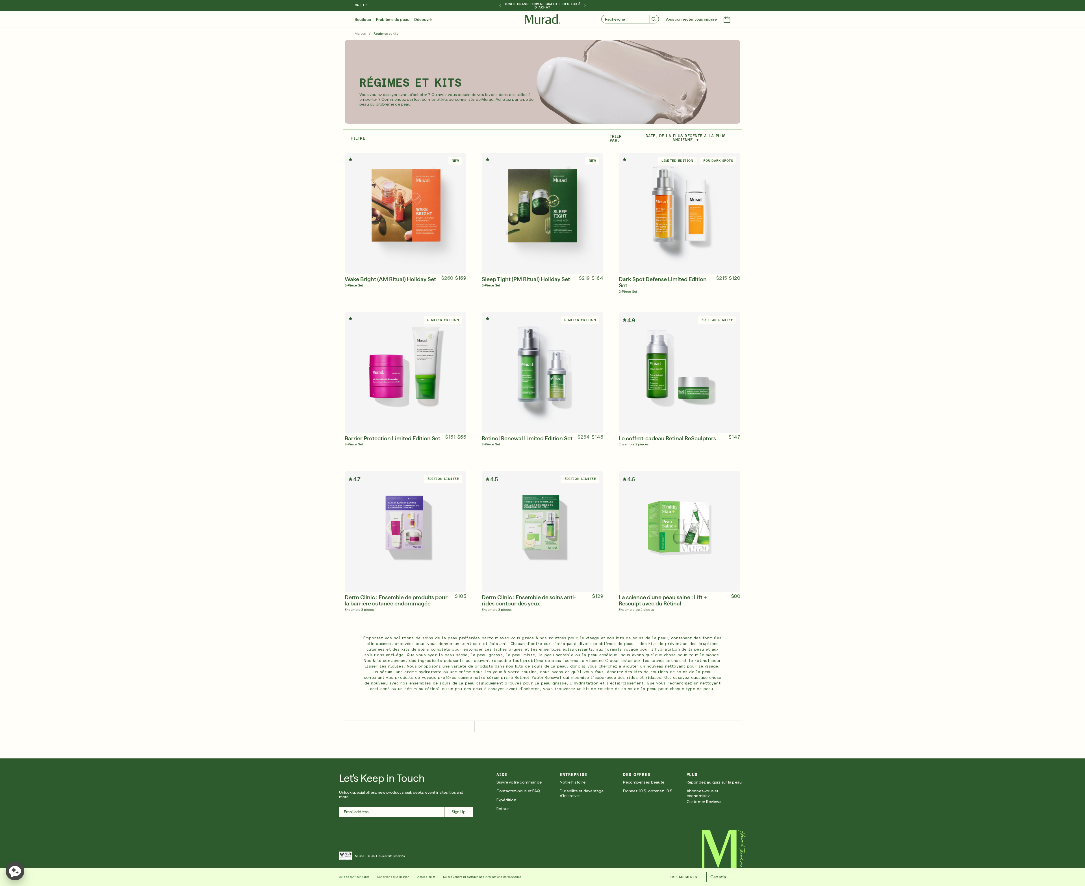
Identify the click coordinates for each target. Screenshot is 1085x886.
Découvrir (423, 19)
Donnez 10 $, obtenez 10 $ (647, 791)
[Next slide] (585, 6)
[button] (726, 20)
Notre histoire (572, 782)
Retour (502, 808)
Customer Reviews (704, 801)
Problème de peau (392, 19)
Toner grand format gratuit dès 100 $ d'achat (542, 5)
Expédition (506, 800)
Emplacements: (684, 877)
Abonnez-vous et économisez (703, 793)
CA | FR (360, 5)
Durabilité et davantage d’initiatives (582, 793)
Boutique (363, 19)
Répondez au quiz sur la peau (714, 782)
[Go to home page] (724, 849)
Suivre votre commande (519, 782)
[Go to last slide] (500, 6)
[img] (542, 19)
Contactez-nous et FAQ (518, 791)
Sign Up (459, 812)
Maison (360, 34)
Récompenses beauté (643, 782)
